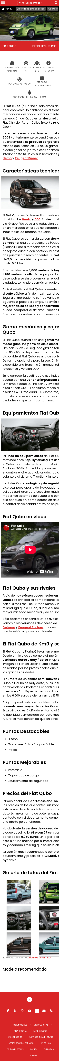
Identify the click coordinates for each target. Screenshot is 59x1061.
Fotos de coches (15, 1037)
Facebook (8, 1011)
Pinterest (22, 1011)
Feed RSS (51, 1011)
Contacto (32, 1055)
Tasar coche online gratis (41, 1037)
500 (37, 219)
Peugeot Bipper (26, 158)
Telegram (37, 1011)
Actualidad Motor (36, 958)
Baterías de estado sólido (31, 8)
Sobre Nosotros (19, 1025)
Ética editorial (20, 1031)
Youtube (29, 1011)
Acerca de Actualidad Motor (22, 1043)
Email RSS (44, 1011)
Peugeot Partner (30, 627)
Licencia (34, 1049)
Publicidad (49, 1049)
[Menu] (3, 3)
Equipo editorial (41, 1025)
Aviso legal (46, 1043)
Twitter (15, 1011)
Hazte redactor (40, 1031)
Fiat (49, 958)
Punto (26, 219)
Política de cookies (15, 1049)
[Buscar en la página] (56, 3)
